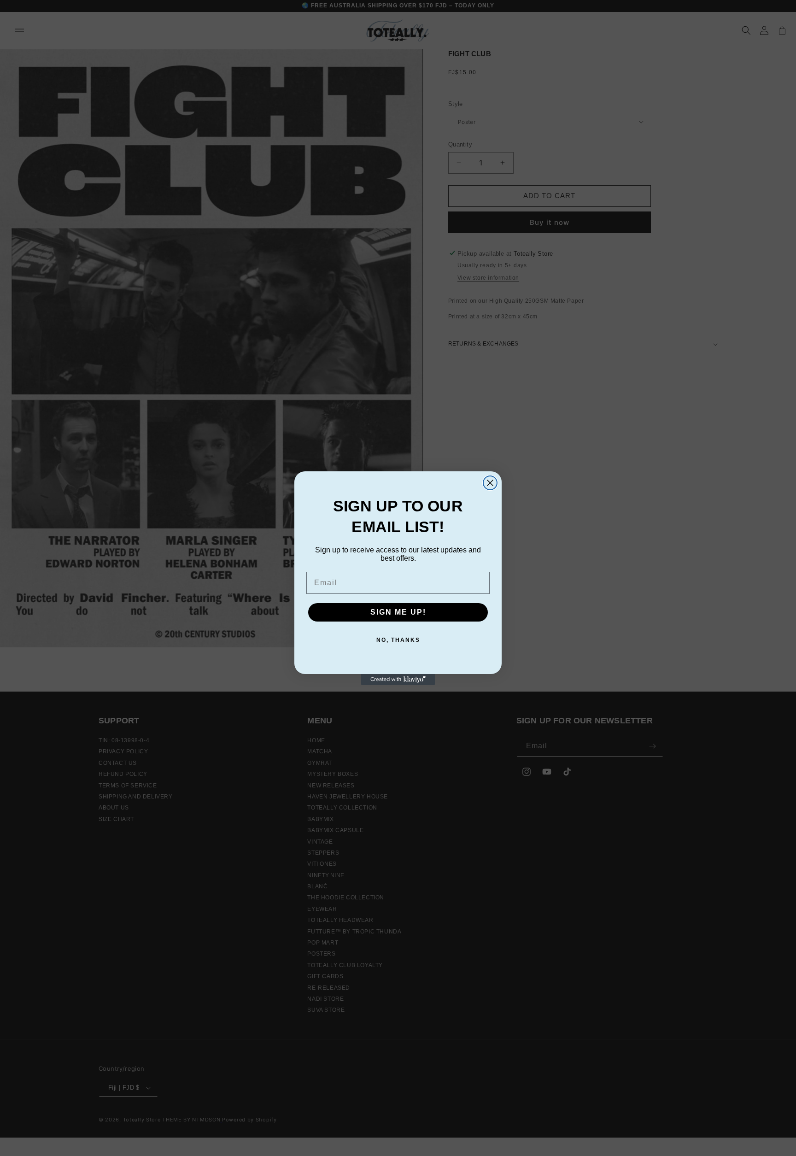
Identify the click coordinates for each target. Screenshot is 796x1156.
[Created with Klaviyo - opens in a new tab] (398, 679)
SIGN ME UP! (398, 612)
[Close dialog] (490, 483)
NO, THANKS (398, 640)
